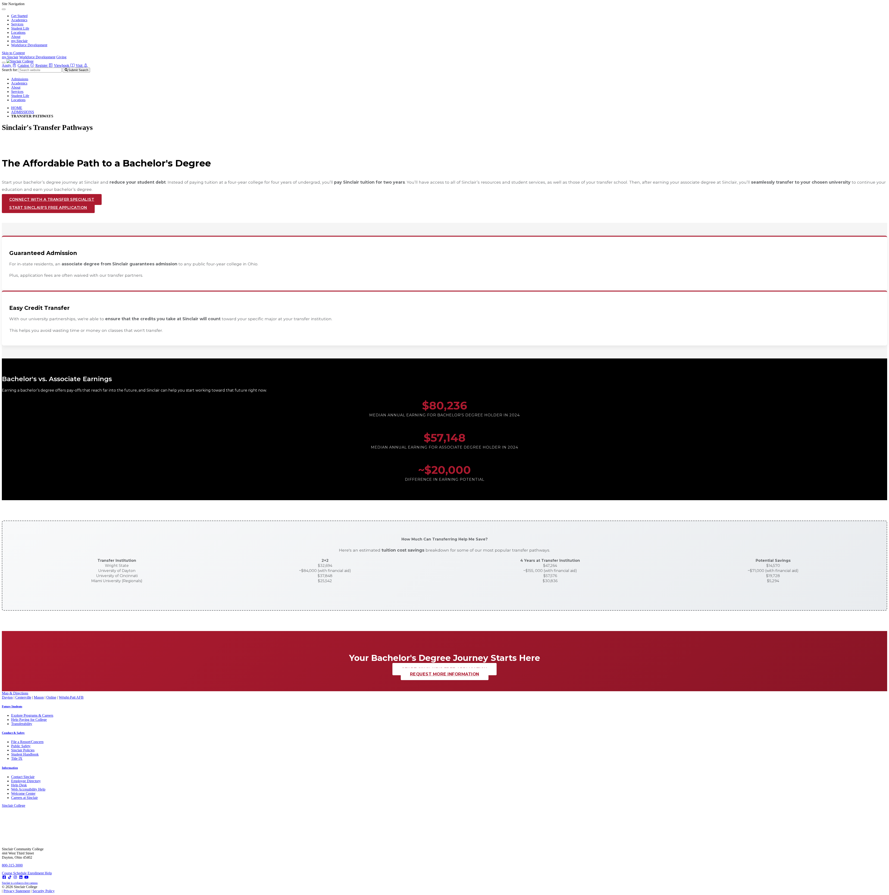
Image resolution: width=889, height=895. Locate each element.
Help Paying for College (29, 720)
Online (51, 697)
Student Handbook (25, 754)
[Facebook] (4, 877)
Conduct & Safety (13, 733)
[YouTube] (26, 877)
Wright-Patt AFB (71, 697)
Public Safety (21, 746)
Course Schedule (15, 873)
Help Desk (19, 785)
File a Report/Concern (27, 742)
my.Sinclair (19, 41)
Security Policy (43, 891)
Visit (79, 65)
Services (17, 24)
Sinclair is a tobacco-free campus (20, 883)
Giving (61, 57)
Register (41, 65)
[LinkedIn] (21, 877)
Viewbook (62, 65)
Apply (7, 65)
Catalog (24, 65)
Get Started (19, 16)
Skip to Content (13, 53)
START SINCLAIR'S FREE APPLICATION (48, 207)
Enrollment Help (40, 873)
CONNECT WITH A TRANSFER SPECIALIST (51, 199)
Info (10, 767)
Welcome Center (23, 793)
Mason (39, 697)
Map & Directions (15, 693)
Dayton (7, 697)
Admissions (19, 79)
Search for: (10, 70)
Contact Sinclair (22, 777)
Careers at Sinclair (24, 798)
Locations (18, 33)
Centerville (23, 697)
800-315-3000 (12, 865)
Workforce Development (29, 45)
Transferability (21, 724)
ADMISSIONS (22, 112)
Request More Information (444, 674)
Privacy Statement (16, 891)
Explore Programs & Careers (32, 715)
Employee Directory (26, 781)
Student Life (20, 28)
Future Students (12, 706)
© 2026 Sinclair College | (28, 889)
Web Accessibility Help (28, 789)
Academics (19, 20)
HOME (16, 108)
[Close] (4, 9)
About (15, 37)
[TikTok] (9, 877)
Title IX (16, 758)
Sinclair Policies (22, 750)
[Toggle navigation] (4, 62)
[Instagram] (15, 877)
